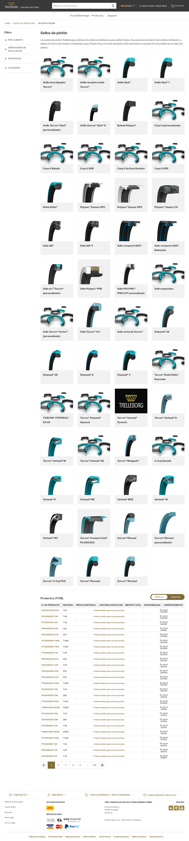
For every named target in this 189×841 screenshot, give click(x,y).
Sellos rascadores (139, 837)
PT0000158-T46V (50, 701)
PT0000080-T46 (49, 653)
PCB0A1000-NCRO (50, 732)
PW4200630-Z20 (49, 677)
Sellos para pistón (72, 837)
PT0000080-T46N (50, 640)
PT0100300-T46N (50, 683)
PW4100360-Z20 (49, 628)
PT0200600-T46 (49, 725)
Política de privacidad (14, 802)
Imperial (175, 597)
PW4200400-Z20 (49, 659)
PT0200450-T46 (49, 713)
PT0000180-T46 (49, 744)
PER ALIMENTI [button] (15, 40)
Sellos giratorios (156, 837)
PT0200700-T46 (49, 622)
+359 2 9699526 (120, 795)
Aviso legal (9, 817)
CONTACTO (19, 795)
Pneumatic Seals (55, 837)
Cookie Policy (10, 807)
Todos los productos (24, 23)
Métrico (159, 597)
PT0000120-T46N (50, 738)
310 (94, 765)
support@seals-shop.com (162, 795)
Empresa (8, 812)
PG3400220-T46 (49, 689)
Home (7, 23)
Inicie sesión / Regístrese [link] (154, 6)
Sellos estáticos (89, 837)
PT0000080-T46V (50, 647)
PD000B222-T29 (49, 750)
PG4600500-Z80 (49, 695)
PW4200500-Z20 (49, 634)
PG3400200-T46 (49, 616)
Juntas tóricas (105, 837)
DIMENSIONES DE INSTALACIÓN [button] (17, 49)
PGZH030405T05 (50, 610)
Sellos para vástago (37, 837)
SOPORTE (57, 795)
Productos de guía (121, 837)
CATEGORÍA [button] (14, 68)
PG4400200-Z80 (49, 719)
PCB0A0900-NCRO (50, 707)
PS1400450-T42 (49, 756)
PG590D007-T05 (49, 665)
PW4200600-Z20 (49, 671)
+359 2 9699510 (99, 795)
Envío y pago (10, 823)
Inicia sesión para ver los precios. (110, 610)
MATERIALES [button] (14, 58)
